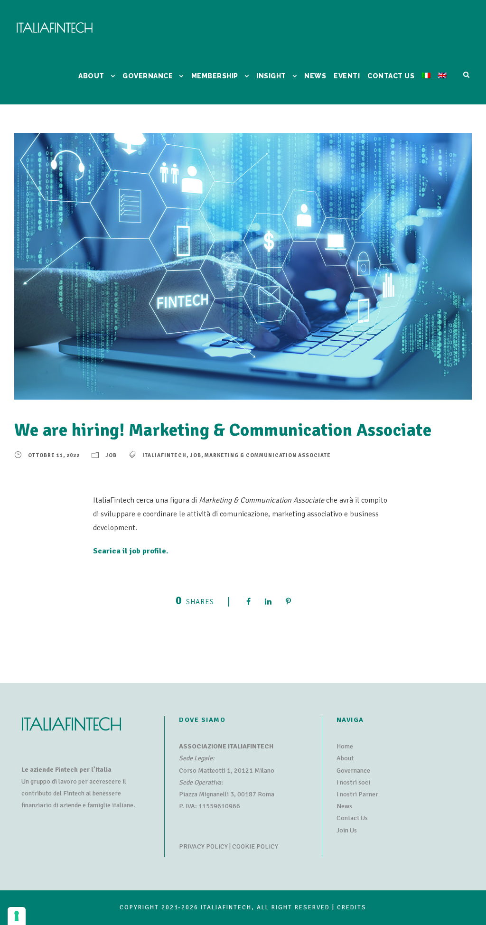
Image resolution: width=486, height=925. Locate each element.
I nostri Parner (357, 794)
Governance (353, 770)
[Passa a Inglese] (442, 87)
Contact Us (352, 818)
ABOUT (91, 76)
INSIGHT (271, 76)
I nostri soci (353, 782)
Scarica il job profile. (130, 551)
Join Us (346, 830)
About (345, 758)
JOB (111, 455)
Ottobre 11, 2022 (54, 455)
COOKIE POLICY (255, 846)
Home (344, 746)
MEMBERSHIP (214, 76)
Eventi (347, 76)
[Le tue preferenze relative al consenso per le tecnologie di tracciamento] (17, 916)
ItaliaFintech (164, 455)
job (195, 455)
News (344, 806)
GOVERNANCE (147, 76)
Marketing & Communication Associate (268, 455)
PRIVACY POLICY (203, 846)
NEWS (315, 76)
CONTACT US (390, 76)
